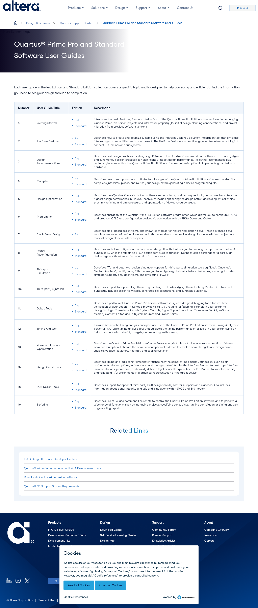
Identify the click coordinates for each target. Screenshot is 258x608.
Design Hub (107, 540)
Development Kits (59, 540)
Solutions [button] (98, 8)
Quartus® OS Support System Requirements (51, 486)
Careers (209, 540)
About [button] (162, 8)
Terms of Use (46, 600)
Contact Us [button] (185, 8)
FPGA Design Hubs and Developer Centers (50, 459)
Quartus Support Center (76, 23)
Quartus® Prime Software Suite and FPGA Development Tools (62, 468)
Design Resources (38, 23)
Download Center (111, 529)
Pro (77, 120)
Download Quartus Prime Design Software (50, 477)
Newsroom (210, 535)
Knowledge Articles (163, 540)
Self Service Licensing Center (118, 535)
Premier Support (162, 535)
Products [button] (74, 8)
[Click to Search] (220, 8)
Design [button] (120, 8)
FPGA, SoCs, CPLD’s (61, 529)
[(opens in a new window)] (8, 580)
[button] (54, 22)
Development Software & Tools (67, 535)
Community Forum (164, 529)
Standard (80, 126)
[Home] (21, 8)
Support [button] (141, 8)
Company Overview (216, 529)
